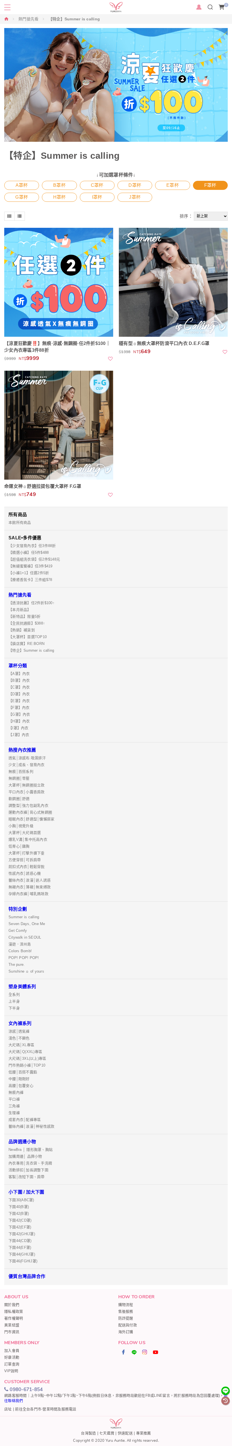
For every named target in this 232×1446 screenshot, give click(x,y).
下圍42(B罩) (18, 1213)
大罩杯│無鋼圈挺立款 (26, 785)
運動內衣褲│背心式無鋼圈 (30, 812)
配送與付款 (127, 1325)
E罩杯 (172, 185)
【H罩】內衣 (19, 721)
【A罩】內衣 (19, 673)
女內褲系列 (19, 1023)
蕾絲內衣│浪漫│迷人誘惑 (29, 880)
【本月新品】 (19, 610)
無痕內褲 (15, 1092)
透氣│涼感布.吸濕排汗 (27, 758)
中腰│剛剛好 (19, 1079)
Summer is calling (23, 917)
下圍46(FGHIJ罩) (22, 1261)
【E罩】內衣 (19, 701)
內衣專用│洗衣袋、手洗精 (30, 1163)
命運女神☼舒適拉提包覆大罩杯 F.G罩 (42, 486)
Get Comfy (17, 930)
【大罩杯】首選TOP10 (27, 637)
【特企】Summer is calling (31, 650)
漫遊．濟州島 (19, 944)
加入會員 (11, 1350)
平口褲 (14, 1099)
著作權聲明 (13, 1318)
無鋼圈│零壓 (19, 778)
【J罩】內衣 (18, 735)
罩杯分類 (17, 665)
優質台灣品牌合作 (26, 1276)
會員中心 (199, 7)
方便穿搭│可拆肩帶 (24, 860)
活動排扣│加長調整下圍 (28, 1170)
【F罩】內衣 (19, 707)
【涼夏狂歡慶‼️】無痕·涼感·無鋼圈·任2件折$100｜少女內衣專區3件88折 (57, 347)
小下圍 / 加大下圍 (26, 1192)
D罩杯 (134, 185)
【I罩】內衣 (18, 728)
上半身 (14, 1001)
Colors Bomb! (20, 951)
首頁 (6, 19)
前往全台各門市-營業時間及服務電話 (45, 1409)
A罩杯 (22, 185)
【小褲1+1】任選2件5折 (28, 573)
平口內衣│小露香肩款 (26, 792)
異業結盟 (11, 1325)
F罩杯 (210, 185)
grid (9, 216)
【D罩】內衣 (19, 694)
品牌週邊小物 (22, 1141)
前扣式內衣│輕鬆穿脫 (26, 866)
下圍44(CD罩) (19, 1241)
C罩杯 (97, 185)
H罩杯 (59, 197)
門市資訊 (11, 1332)
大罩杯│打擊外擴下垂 (26, 853)
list (19, 216)
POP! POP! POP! (23, 958)
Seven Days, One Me (26, 924)
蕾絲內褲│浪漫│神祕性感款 (31, 1126)
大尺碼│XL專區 (21, 1045)
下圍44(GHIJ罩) (21, 1254)
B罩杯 (59, 185)
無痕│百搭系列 (20, 771)
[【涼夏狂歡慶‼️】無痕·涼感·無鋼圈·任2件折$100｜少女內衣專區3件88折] (58, 282)
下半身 (14, 1008)
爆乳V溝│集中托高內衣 (27, 839)
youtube (155, 1352)
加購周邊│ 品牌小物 (25, 1156)
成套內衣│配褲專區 (24, 1119)
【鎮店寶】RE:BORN (26, 644)
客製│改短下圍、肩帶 (26, 1177)
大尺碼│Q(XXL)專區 (25, 1052)
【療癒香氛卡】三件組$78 (30, 580)
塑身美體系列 (22, 986)
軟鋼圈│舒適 (19, 799)
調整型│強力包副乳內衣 (28, 805)
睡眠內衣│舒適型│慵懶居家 (31, 819)
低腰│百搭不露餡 (22, 1072)
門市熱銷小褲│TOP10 (26, 1065)
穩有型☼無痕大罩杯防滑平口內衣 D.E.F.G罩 (164, 343)
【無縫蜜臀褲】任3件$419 (30, 566)
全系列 (14, 994)
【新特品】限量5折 (24, 616)
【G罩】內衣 (19, 714)
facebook (123, 1352)
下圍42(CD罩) (19, 1220)
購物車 (226, 5)
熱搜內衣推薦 (22, 750)
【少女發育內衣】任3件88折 (32, 546)
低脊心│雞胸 (19, 846)
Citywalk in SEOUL (24, 937)
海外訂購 (125, 1332)
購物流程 (125, 1305)
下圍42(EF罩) (19, 1227)
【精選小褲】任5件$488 (28, 552)
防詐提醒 (125, 1318)
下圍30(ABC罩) (21, 1200)
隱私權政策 (13, 1311)
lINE (134, 1352)
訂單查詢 (11, 1364)
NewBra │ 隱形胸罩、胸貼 (30, 1149)
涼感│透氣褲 (19, 1031)
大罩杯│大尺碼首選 (24, 833)
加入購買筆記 (110, 358)
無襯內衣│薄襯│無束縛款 (29, 887)
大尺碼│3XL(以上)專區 (27, 1058)
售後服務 (125, 1311)
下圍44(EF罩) (19, 1247)
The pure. (16, 964)
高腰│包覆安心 (20, 1086)
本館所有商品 (19, 522)
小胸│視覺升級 (20, 826)
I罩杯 (97, 197)
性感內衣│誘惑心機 (24, 873)
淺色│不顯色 (19, 1038)
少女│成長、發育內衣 (26, 765)
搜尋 (210, 7)
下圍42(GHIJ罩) (21, 1234)
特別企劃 (17, 909)
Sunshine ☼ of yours (26, 971)
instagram (144, 1352)
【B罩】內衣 (19, 680)
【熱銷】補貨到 (21, 630)
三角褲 (14, 1106)
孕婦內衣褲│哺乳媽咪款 (28, 894)
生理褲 (14, 1113)
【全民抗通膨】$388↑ (26, 623)
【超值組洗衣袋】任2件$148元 (34, 559)
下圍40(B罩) (18, 1207)
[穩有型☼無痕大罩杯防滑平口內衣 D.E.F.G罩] (173, 282)
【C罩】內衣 (19, 687)
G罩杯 (21, 197)
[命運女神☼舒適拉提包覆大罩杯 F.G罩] (58, 425)
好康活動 (11, 1357)
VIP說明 (11, 1371)
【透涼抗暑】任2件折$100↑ (31, 603)
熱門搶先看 (28, 19)
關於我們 (11, 1305)
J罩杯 (135, 197)
